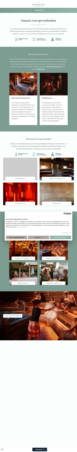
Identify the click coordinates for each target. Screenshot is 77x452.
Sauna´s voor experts (52, 258)
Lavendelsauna (19, 178)
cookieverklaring (21, 227)
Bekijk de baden (22, 283)
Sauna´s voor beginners (22, 258)
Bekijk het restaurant (53, 283)
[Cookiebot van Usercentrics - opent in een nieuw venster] (64, 214)
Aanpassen (38, 237)
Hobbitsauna (40, 69)
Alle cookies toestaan (60, 237)
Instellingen (65, 232)
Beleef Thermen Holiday (12, 316)
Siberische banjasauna (56, 178)
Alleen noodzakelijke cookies (16, 237)
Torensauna (56, 203)
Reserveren (37, 10)
